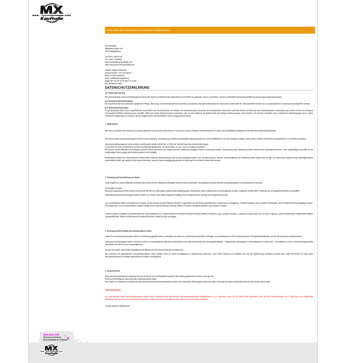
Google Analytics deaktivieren (117, 306)
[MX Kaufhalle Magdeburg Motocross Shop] (89, 12)
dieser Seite (266, 97)
